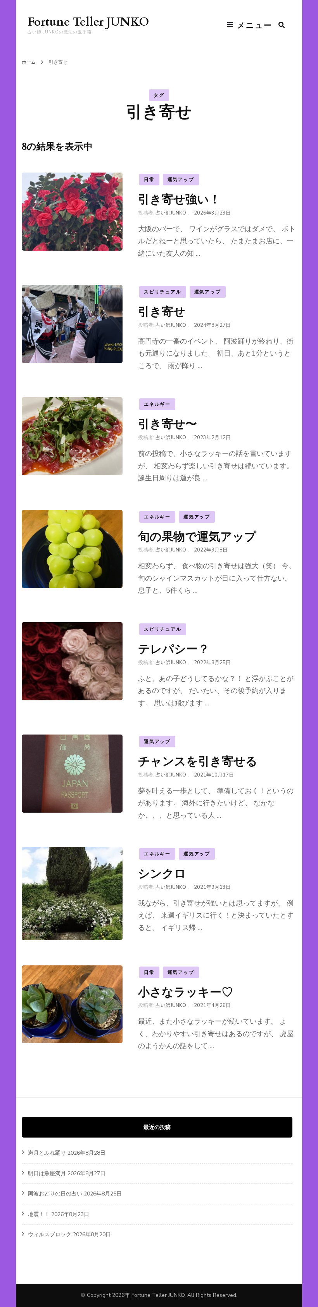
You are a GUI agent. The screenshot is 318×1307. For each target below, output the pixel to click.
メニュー (255, 25)
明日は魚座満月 (47, 1173)
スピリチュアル (162, 292)
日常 (149, 179)
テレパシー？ (173, 649)
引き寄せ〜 (167, 424)
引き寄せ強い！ (179, 199)
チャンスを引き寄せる (198, 761)
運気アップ (181, 179)
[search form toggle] (281, 25)
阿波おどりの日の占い (55, 1193)
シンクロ (162, 873)
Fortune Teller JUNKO (88, 22)
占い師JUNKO (171, 212)
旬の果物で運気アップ (197, 536)
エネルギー (157, 404)
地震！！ (39, 1214)
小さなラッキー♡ (185, 992)
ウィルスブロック (49, 1234)
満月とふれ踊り (47, 1153)
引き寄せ (161, 311)
